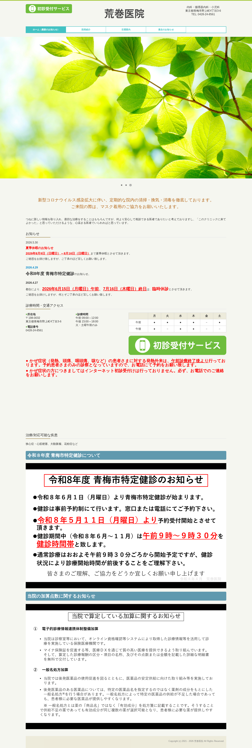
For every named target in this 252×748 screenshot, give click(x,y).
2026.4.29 (32, 267)
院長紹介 (86, 29)
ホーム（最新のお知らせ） (46, 29)
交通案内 (126, 29)
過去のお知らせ (166, 29)
